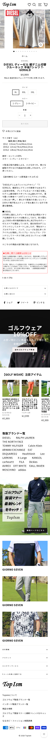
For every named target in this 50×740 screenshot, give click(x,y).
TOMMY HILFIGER (12, 445)
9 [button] (32, 51)
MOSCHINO (9, 469)
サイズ (25, 87)
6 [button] (25, 51)
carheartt (8, 461)
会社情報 (6, 649)
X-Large (22, 457)
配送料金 (13, 78)
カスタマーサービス (10, 666)
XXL (24, 92)
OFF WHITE (20, 465)
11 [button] (36, 51)
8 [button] (30, 51)
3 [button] (18, 51)
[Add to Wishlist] (17, 382)
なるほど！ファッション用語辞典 (17, 720)
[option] (25, 28)
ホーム (25, 56)
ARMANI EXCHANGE (13, 449)
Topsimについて (9, 695)
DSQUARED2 (9, 453)
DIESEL (25, 61)
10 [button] (34, 51)
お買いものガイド (11, 288)
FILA (21, 461)
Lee (42, 453)
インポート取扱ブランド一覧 (15, 704)
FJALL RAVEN (36, 465)
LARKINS (7, 457)
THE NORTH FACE (12, 441)
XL (16, 92)
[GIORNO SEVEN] (25, 553)
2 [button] (16, 51)
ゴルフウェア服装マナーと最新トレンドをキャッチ (24, 715)
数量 (25, 110)
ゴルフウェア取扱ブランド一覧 (16, 699)
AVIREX (6, 465)
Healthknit (28, 453)
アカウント (6, 658)
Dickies (33, 461)
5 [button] (23, 51)
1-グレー (17, 103)
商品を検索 (7, 708)
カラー (25, 98)
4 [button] (21, 51)
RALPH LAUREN (25, 437)
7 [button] (27, 51)
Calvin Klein (35, 445)
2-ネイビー (31, 103)
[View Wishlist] (30, 5)
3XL (32, 92)
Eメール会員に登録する (12, 674)
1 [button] (14, 51)
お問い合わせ (9, 294)
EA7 (30, 449)
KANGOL (37, 457)
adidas (22, 469)
